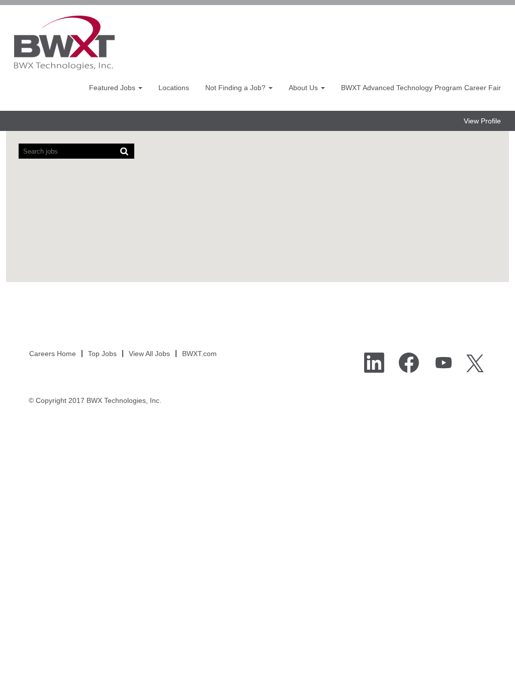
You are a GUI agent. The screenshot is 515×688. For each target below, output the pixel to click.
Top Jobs (102, 354)
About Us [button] (304, 88)
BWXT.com (199, 354)
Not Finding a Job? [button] (236, 88)
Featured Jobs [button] (113, 88)
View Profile (482, 121)
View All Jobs (149, 354)
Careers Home (52, 354)
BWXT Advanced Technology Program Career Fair (421, 88)
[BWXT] (64, 43)
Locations (173, 88)
